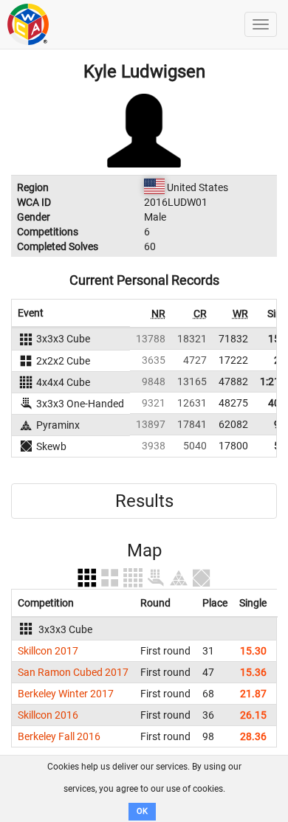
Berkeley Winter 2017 (66, 694)
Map (144, 550)
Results (144, 501)
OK (142, 811)
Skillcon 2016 (48, 715)
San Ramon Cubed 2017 (73, 672)
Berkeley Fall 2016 (59, 736)
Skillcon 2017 (48, 651)
